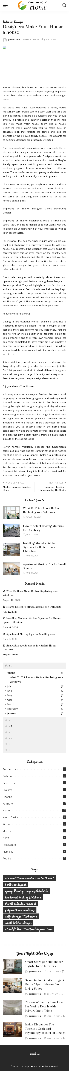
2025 (8, 720)
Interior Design (13, 21)
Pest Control (9, 844)
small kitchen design (18, 922)
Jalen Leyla (14, 39)
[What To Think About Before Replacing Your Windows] (11, 512)
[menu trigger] (6, 5)
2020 (8, 750)
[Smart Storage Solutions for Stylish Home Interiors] (12, 966)
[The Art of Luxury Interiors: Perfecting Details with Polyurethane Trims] (12, 1007)
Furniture (8, 803)
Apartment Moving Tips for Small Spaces (30, 634)
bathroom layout (15, 884)
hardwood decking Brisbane (23, 897)
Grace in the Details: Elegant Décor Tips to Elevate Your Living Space (44, 985)
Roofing (7, 858)
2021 (8, 744)
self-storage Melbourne (21, 916)
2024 (8, 726)
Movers (7, 831)
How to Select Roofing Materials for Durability (33, 607)
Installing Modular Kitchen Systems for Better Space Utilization (40, 547)
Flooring (7, 797)
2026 (8, 665)
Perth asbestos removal (20, 903)
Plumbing (8, 851)
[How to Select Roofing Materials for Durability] (11, 530)
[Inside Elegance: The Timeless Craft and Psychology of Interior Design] (12, 1029)
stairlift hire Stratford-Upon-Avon (28, 929)
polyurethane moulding (19, 909)
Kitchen (7, 824)
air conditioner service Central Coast (29, 878)
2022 (8, 738)
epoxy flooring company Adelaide (26, 890)
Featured (7, 790)
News (6, 837)
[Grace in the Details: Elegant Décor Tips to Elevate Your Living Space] (12, 985)
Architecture (9, 769)
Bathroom (8, 776)
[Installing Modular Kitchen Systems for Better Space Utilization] (11, 549)
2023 (8, 732)
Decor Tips (9, 783)
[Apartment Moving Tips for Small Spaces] (11, 568)
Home (6, 810)
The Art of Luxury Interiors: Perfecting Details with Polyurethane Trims (44, 1007)
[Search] (64, 5)
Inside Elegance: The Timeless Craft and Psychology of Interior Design (45, 1029)
